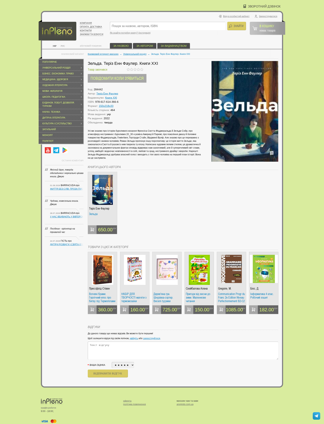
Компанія (86, 23)
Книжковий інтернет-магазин (103, 54)
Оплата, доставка (91, 27)
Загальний (49, 129)
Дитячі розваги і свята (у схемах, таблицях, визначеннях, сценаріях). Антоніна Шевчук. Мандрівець (66, 244)
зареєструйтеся (151, 338)
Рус (63, 46)
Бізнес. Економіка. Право (58, 73)
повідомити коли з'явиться (117, 78)
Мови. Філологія (52, 91)
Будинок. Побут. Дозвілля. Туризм (58, 104)
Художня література (55, 85)
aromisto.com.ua (185, 404)
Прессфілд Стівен (99, 288)
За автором (144, 45)
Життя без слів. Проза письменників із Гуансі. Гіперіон (66, 189)
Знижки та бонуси (91, 34)
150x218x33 (106, 105)
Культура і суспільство (57, 123)
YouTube (48, 150)
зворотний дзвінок (264, 6)
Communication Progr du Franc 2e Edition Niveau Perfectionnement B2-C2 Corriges (231, 297)
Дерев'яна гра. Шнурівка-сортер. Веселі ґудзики (163, 297)
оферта (127, 401)
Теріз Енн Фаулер (107, 93)
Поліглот (47, 141)
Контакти (86, 30)
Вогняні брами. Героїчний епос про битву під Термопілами (102, 297)
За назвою (121, 45)
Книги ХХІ (111, 97)
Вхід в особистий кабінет (236, 16)
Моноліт (47, 135)
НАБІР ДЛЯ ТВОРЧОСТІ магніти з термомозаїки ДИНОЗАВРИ (133, 297)
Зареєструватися (268, 16)
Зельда (93, 214)
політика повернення (134, 404)
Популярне (49, 62)
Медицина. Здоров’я (55, 79)
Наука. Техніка (51, 112)
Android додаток (65, 150)
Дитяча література (53, 117)
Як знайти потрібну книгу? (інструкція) (130, 33)
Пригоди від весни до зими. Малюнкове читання (198, 297)
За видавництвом (174, 45)
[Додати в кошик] (92, 229)
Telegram (56, 150)
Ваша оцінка (97, 365)
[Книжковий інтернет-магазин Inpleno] (57, 30)
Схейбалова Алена (197, 288)
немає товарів (267, 27)
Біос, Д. (254, 288)
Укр (54, 46)
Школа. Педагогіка (53, 97)
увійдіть (134, 338)
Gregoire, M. (225, 288)
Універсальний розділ (56, 67)
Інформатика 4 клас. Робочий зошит (262, 296)
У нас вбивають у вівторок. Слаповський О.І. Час (66, 216)
